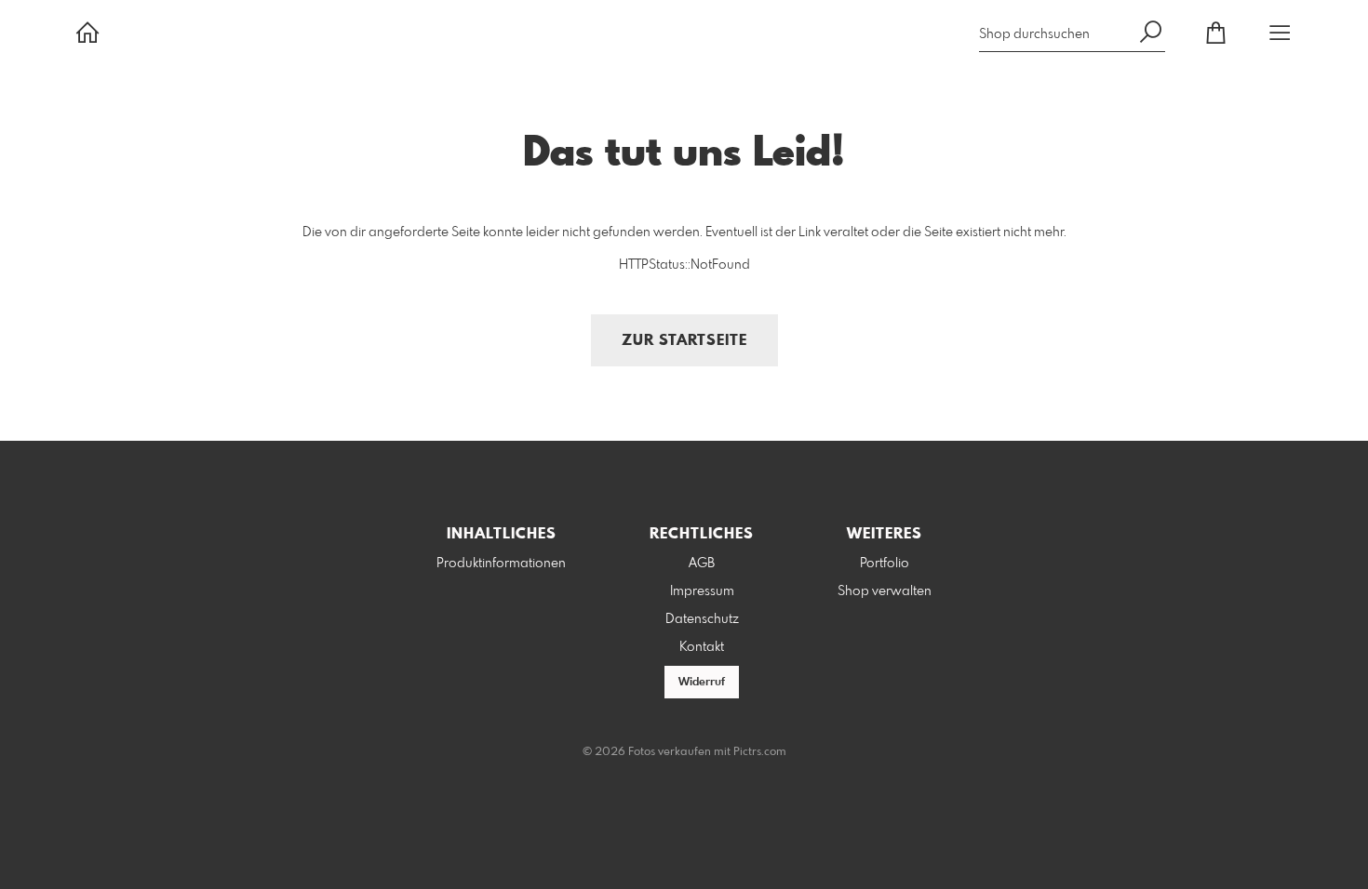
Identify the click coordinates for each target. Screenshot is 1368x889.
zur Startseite (684, 341)
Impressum (702, 591)
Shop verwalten (885, 591)
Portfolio (884, 563)
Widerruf (701, 682)
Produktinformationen (501, 563)
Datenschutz (702, 619)
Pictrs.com (759, 752)
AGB (702, 563)
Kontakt (701, 647)
